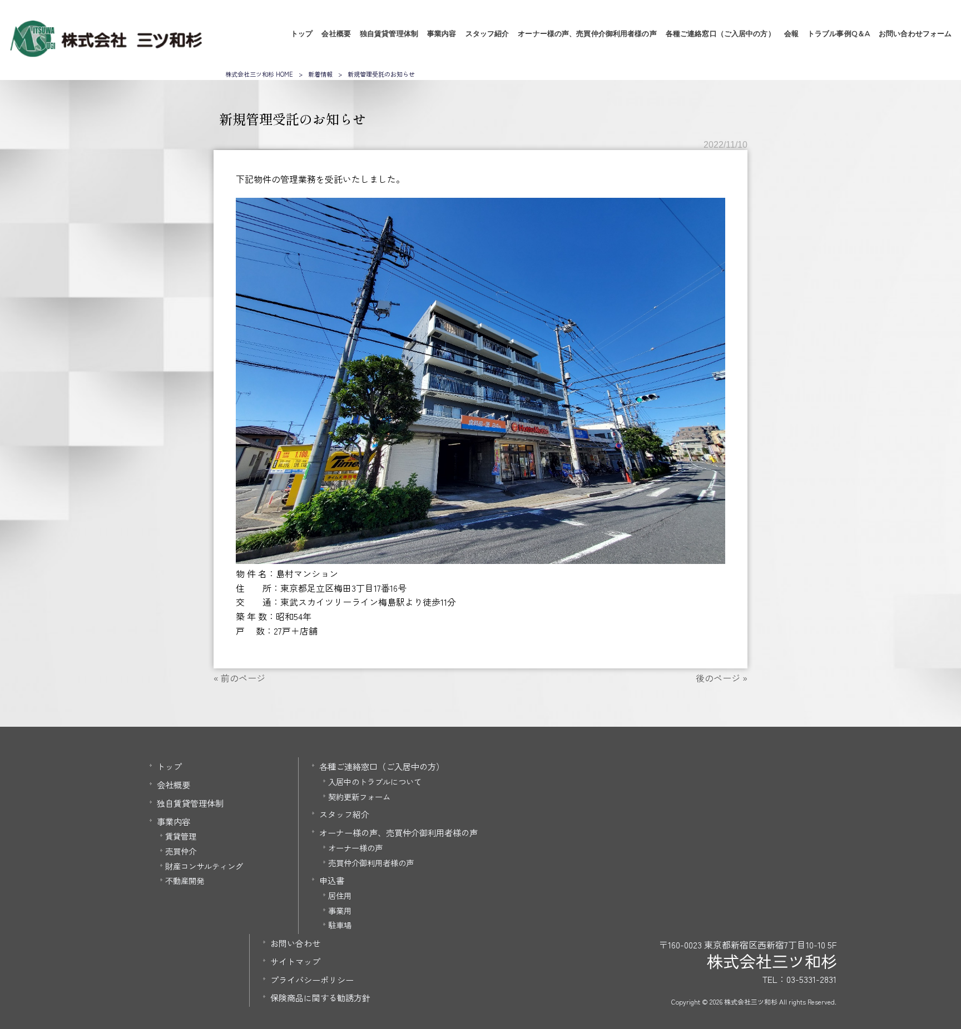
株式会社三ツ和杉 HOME (259, 73)
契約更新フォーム (359, 796)
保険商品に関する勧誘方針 (320, 997)
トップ (169, 766)
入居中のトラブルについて (375, 781)
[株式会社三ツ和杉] (105, 53)
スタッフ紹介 (344, 814)
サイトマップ (295, 961)
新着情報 (320, 73)
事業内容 (173, 821)
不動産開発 (184, 880)
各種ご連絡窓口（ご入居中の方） (381, 766)
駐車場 (339, 925)
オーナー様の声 (355, 847)
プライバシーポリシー (312, 979)
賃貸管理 (180, 836)
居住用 (339, 895)
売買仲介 (180, 851)
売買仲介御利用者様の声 (371, 862)
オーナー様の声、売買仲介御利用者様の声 (398, 832)
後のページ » (721, 678)
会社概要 (173, 784)
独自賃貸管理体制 (190, 803)
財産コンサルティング (204, 866)
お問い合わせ (295, 943)
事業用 (339, 910)
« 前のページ (239, 678)
